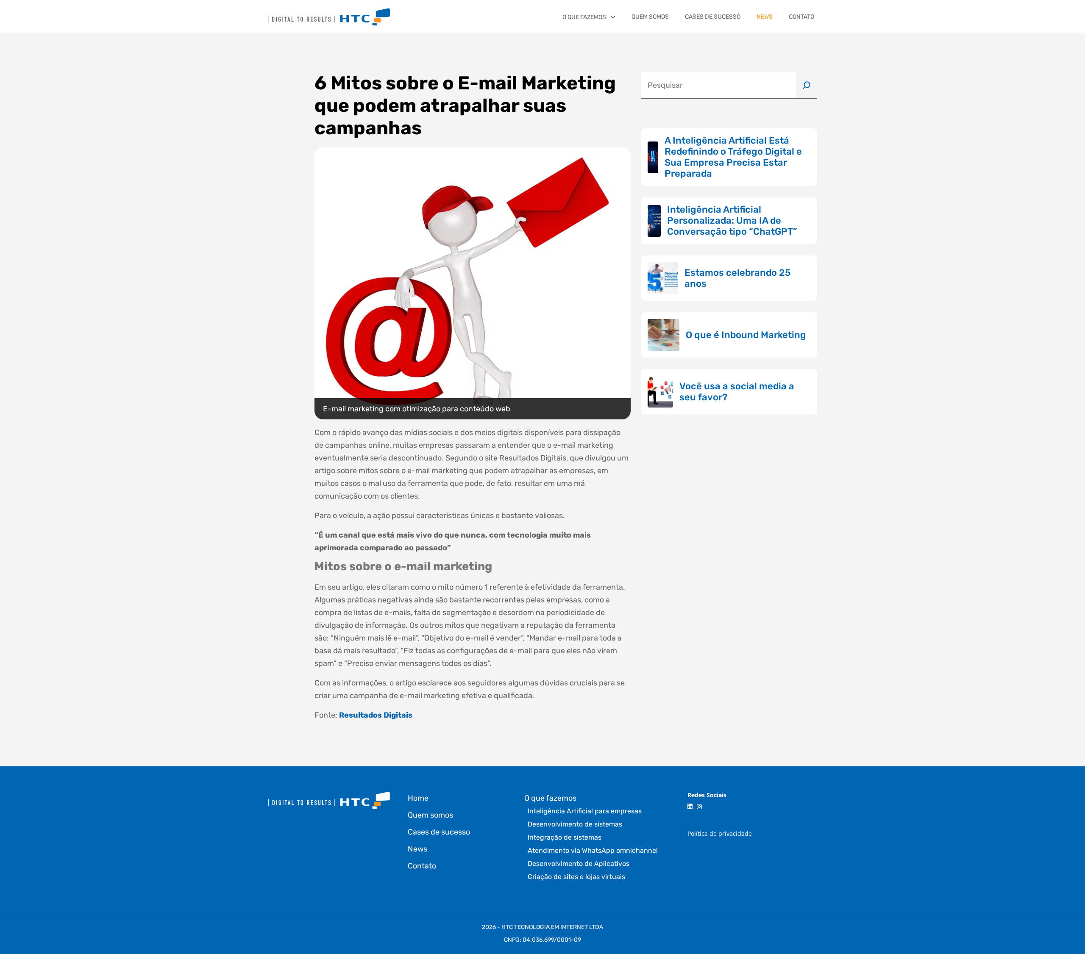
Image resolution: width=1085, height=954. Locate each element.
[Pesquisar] (806, 85)
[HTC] (329, 17)
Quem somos (650, 16)
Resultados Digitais (375, 715)
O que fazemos (584, 17)
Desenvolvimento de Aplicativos (578, 864)
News (765, 16)
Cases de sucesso (712, 16)
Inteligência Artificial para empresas (585, 811)
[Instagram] (699, 806)
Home (418, 798)
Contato (801, 16)
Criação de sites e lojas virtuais (576, 877)
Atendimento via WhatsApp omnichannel (593, 850)
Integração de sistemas (564, 837)
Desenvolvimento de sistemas (575, 824)
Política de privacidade (719, 833)
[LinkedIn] (690, 806)
